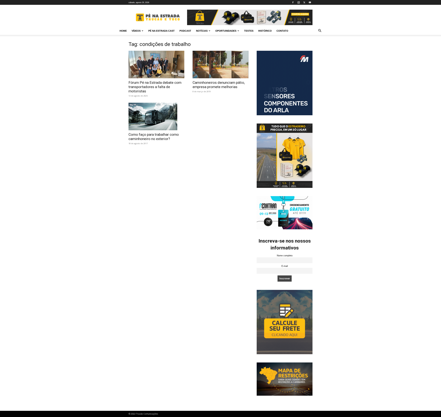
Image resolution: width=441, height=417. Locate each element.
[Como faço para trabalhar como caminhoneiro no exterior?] (156, 116)
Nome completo (285, 255)
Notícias (202, 30)
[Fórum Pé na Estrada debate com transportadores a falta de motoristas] (156, 64)
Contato (282, 30)
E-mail (284, 266)
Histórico (265, 30)
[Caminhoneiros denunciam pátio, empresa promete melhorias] (220, 64)
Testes (248, 30)
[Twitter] (304, 2)
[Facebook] (292, 2)
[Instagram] (298, 2)
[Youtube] (309, 2)
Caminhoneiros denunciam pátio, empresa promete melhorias (219, 85)
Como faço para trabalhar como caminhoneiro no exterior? (154, 136)
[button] (320, 31)
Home (123, 30)
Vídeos (136, 30)
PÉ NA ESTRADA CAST (161, 30)
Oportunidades (225, 30)
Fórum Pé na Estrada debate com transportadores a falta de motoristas (155, 87)
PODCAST (185, 30)
